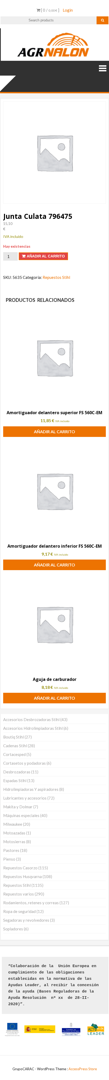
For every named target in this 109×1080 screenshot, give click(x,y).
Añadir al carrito (46, 256)
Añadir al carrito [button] (54, 431)
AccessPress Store (83, 1069)
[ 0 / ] (49, 10)
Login (68, 10)
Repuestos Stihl (56, 277)
